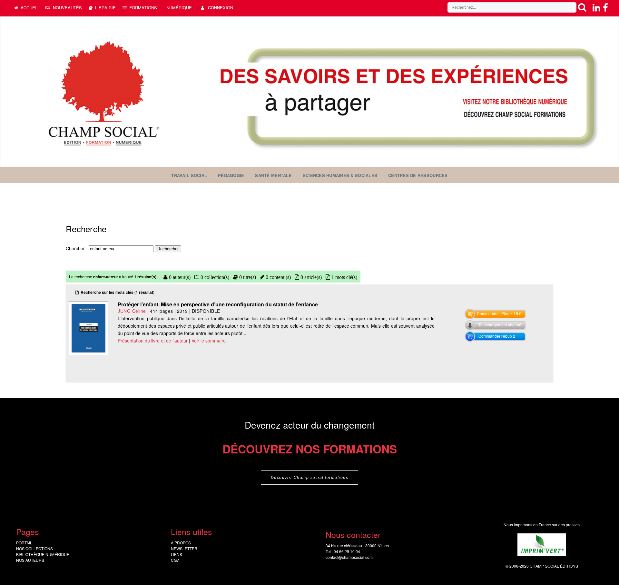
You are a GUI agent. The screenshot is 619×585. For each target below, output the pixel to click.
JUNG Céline (132, 311)
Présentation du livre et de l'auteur (153, 340)
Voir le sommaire (209, 340)
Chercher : (77, 248)
